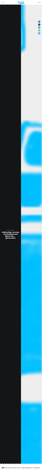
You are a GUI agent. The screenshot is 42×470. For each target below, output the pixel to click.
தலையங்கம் (12, 230)
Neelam (8, 230)
